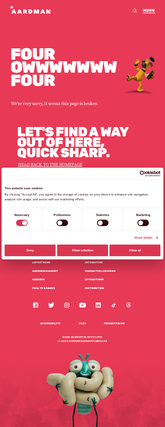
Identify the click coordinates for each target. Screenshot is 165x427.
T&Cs (82, 323)
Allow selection (82, 250)
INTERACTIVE (94, 262)
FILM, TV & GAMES (43, 288)
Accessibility (50, 323)
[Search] (135, 11)
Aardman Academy (45, 271)
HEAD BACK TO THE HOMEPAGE (50, 164)
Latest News (41, 262)
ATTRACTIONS (94, 279)
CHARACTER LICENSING (100, 271)
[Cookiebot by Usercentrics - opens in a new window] (142, 174)
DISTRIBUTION (94, 288)
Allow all (135, 250)
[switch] (62, 223)
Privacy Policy (114, 323)
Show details (143, 237)
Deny (30, 250)
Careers (38, 279)
